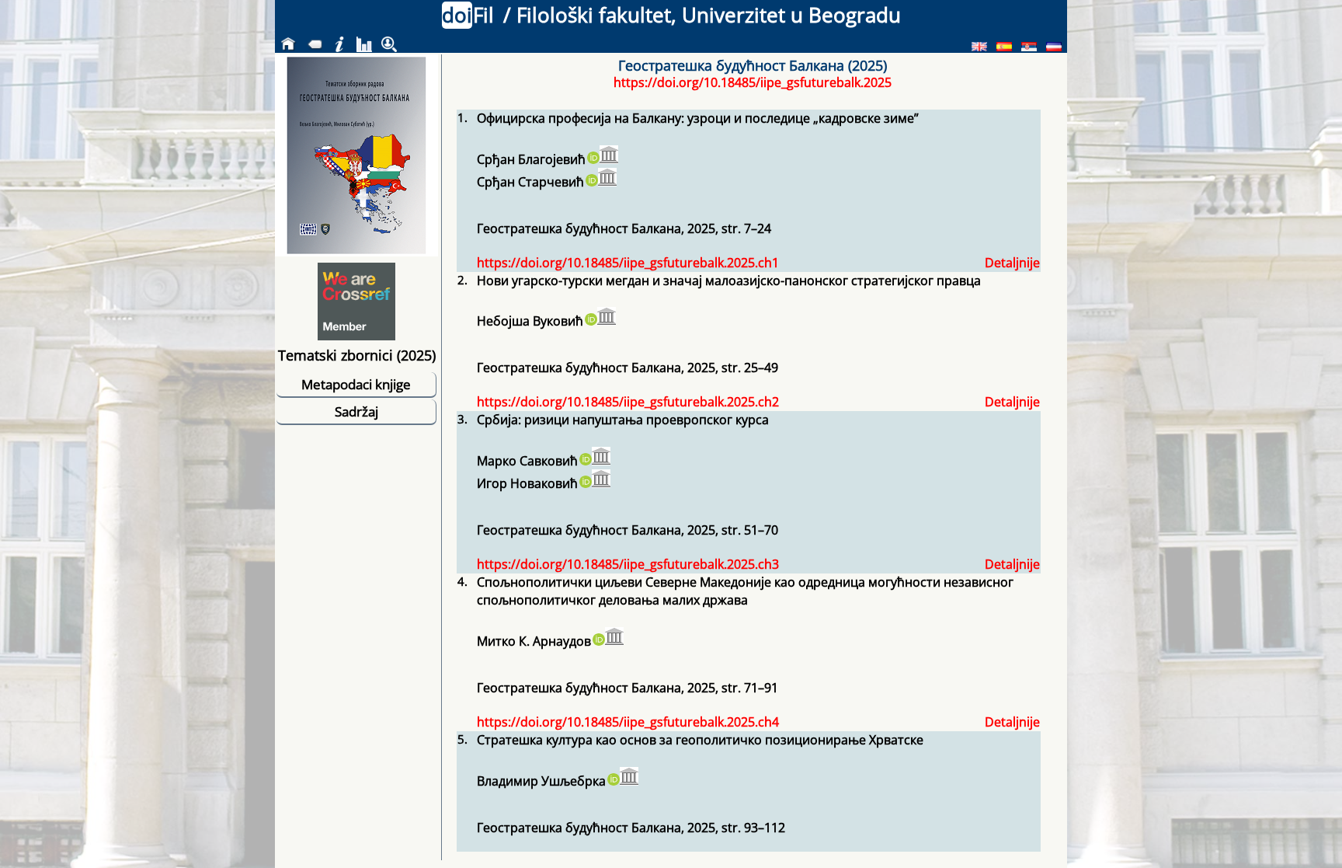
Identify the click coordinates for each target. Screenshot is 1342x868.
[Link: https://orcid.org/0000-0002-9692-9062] (590, 320)
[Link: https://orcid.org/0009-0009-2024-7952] (585, 460)
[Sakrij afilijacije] (609, 154)
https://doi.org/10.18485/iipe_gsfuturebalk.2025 (753, 82)
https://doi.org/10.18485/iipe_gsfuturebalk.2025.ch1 (628, 262)
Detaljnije (1012, 262)
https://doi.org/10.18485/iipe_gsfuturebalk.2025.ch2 (628, 401)
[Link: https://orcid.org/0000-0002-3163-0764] (585, 483)
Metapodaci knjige (356, 384)
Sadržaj (356, 411)
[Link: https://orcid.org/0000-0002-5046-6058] (591, 181)
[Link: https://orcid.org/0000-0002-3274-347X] (598, 641)
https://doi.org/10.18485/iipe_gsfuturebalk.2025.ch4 (628, 721)
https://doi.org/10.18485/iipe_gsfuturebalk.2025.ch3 (628, 564)
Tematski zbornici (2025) (357, 354)
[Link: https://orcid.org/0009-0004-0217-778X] (613, 781)
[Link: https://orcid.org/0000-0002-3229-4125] (593, 159)
